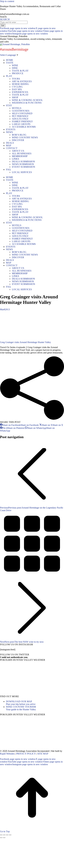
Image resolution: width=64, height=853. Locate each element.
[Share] (4, 834)
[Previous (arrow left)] (1, 837)
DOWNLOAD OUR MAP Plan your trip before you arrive (20, 702)
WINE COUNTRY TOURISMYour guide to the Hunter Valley (21, 708)
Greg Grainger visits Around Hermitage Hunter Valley (25, 342)
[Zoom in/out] (10, 834)
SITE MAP (42, 753)
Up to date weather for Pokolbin (21, 693)
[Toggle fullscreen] (7, 834)
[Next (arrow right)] (4, 837)
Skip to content (7, 1)
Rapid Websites (7, 753)
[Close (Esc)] (1, 834)
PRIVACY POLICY (26, 753)
